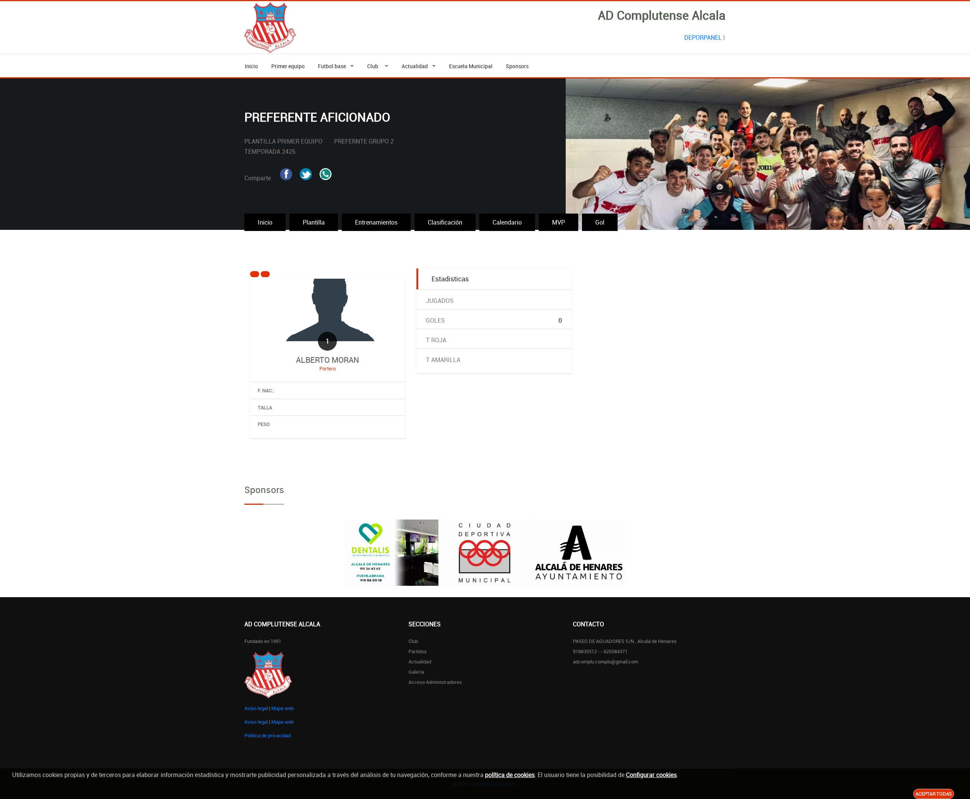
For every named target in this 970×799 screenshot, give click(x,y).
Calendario (507, 222)
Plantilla (314, 222)
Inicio (251, 66)
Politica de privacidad (267, 735)
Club (373, 66)
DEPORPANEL (703, 37)
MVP (558, 222)
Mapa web (282, 708)
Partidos (417, 651)
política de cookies (510, 775)
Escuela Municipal (471, 66)
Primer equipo (288, 66)
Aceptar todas (933, 793)
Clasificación (445, 222)
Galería (416, 671)
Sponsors (517, 66)
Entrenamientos (376, 222)
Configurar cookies (651, 775)
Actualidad (415, 66)
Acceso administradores (435, 682)
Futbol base (332, 66)
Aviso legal (256, 708)
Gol (599, 222)
